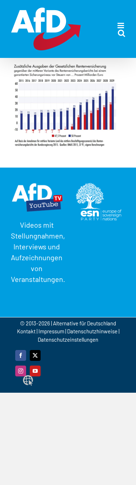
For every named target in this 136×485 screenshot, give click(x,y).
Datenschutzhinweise (92, 331)
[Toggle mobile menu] (121, 25)
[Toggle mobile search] (121, 33)
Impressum (51, 331)
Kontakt (27, 331)
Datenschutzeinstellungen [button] (68, 339)
